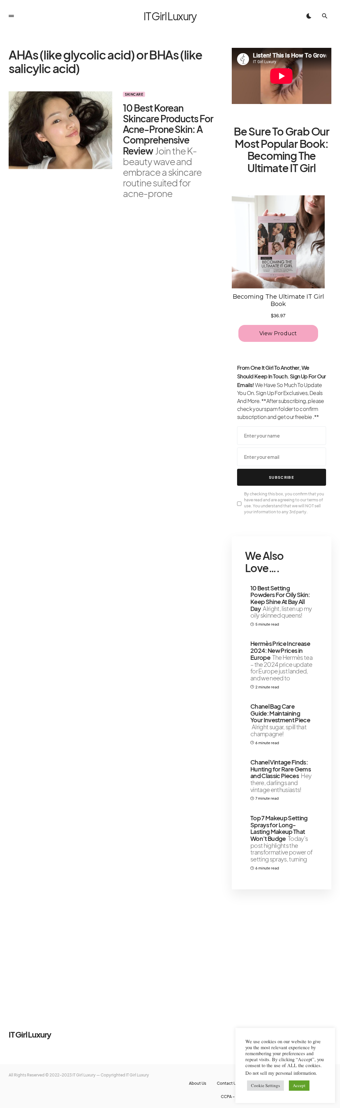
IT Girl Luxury (170, 16)
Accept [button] (299, 1085)
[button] (11, 16)
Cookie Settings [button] (265, 1085)
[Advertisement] (281, 946)
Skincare (134, 94)
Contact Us (227, 1083)
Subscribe (281, 477)
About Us (197, 1083)
